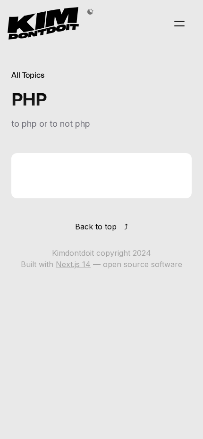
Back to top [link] (96, 226)
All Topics (27, 75)
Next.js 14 (73, 264)
